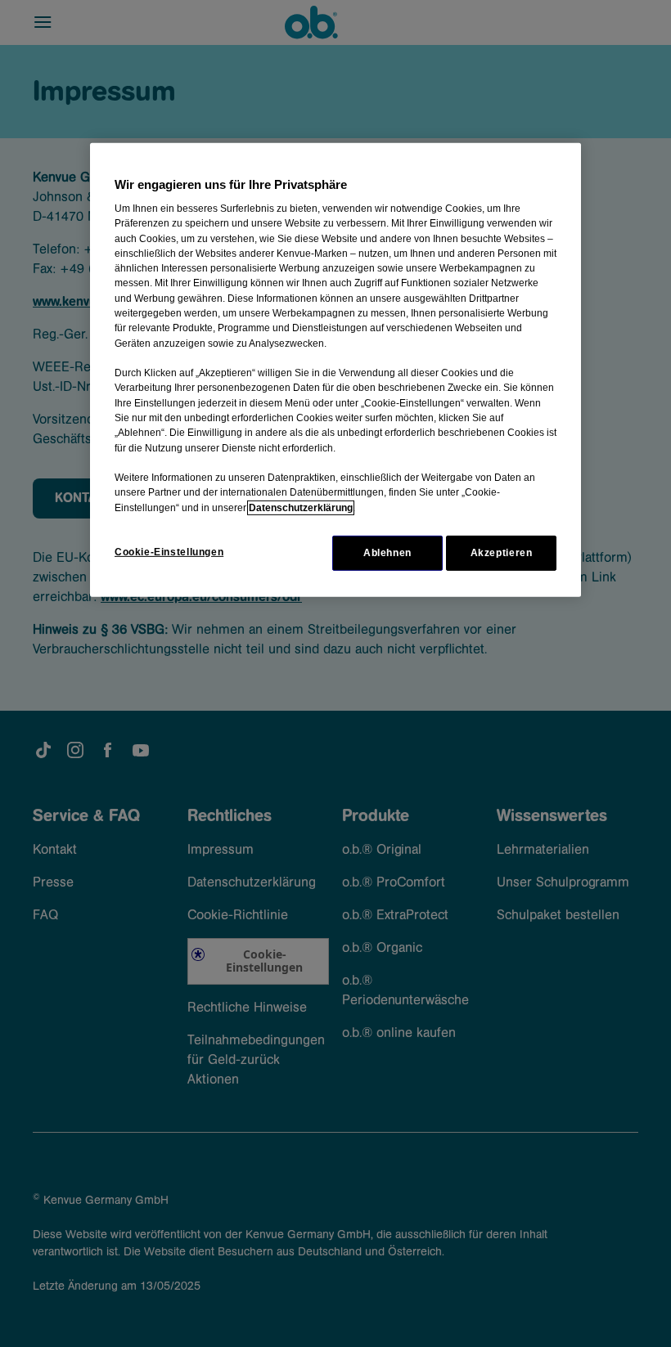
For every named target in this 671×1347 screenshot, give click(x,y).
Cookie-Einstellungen (169, 552)
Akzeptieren (502, 553)
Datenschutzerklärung (301, 508)
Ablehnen (387, 553)
